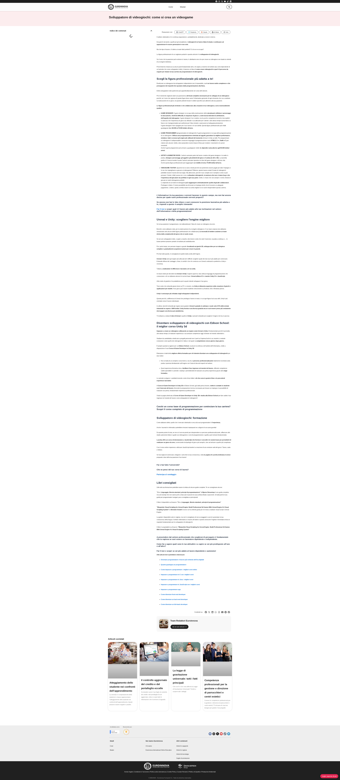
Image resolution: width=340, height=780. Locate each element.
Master (183, 7)
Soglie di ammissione (183, 758)
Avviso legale (128, 772)
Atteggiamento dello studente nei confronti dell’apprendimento (122, 686)
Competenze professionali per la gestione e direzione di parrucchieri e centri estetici (216, 688)
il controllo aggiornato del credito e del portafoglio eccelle (154, 684)
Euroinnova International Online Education (159, 750)
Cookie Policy (171, 772)
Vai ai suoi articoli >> (179, 627)
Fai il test (161, 209)
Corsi (171, 7)
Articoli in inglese (181, 750)
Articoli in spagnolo (182, 746)
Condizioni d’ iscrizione (141, 772)
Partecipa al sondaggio (166, 474)
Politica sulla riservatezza (158, 772)
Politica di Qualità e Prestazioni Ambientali (202, 772)
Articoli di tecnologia (182, 754)
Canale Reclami (182, 772)
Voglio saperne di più (329, 776)
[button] (229, 7)
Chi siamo (149, 746)
